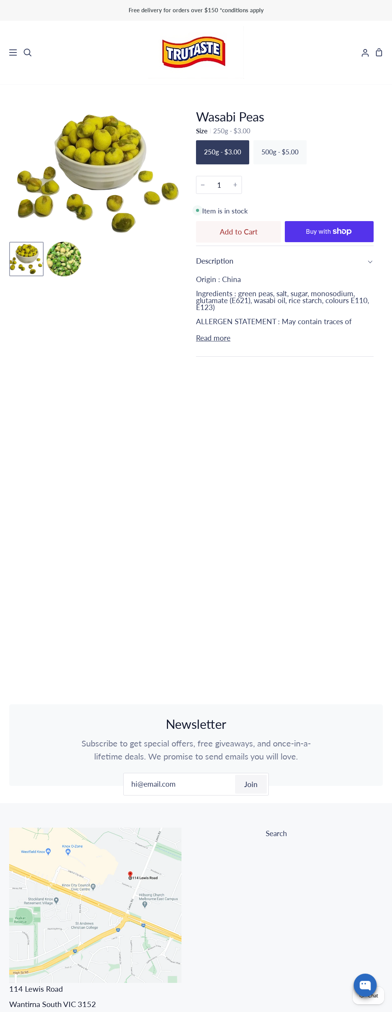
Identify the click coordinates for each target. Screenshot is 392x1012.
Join (251, 784)
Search (276, 833)
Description (215, 260)
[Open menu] (9, 52)
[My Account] (362, 52)
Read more (213, 337)
